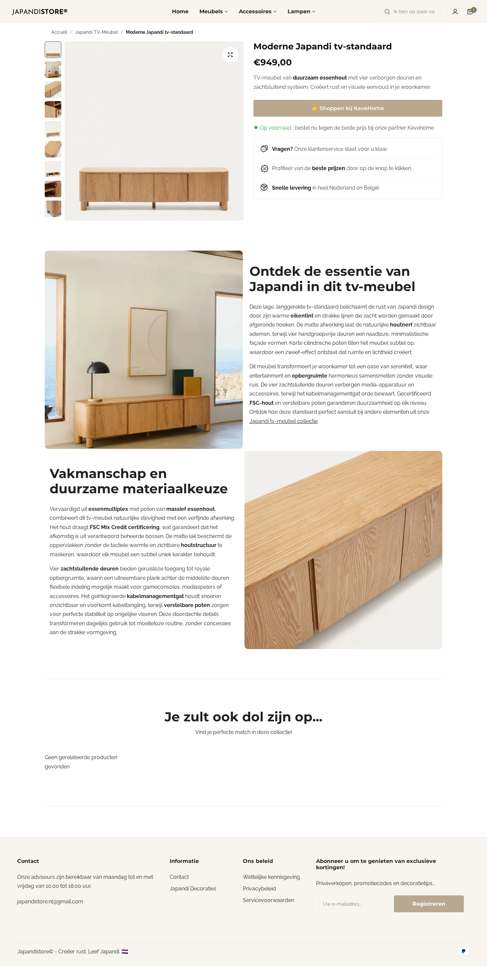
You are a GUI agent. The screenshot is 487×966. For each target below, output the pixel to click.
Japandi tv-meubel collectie (283, 421)
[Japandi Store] (40, 12)
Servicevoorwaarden (268, 900)
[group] (154, 130)
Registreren (428, 904)
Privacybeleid (259, 888)
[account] (455, 11)
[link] (144, 350)
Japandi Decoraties (193, 888)
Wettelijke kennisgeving (271, 877)
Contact (179, 877)
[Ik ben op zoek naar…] (387, 11)
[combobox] (411, 11)
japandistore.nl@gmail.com (50, 901)
